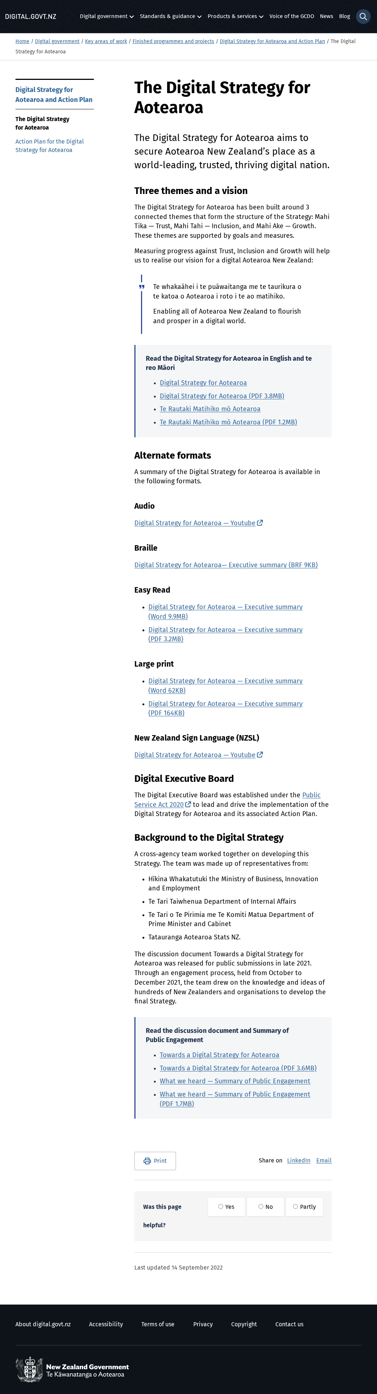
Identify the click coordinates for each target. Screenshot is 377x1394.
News (326, 16)
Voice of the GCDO (291, 16)
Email (324, 1161)
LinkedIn (298, 1161)
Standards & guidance (167, 18)
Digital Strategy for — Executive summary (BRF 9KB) (226, 565)
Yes (229, 1207)
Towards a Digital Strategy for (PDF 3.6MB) (238, 1068)
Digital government (103, 18)
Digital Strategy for (203, 383)
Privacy (203, 1324)
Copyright (244, 1324)
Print (160, 1161)
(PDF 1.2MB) (228, 422)
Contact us (289, 1324)
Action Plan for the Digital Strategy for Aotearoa (49, 146)
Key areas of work (106, 41)
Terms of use (158, 1324)
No (268, 1207)
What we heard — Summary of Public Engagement (235, 1081)
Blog (344, 16)
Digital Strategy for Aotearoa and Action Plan (272, 41)
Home (22, 41)
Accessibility (106, 1324)
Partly (307, 1207)
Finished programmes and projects (173, 41)
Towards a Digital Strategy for (219, 1055)
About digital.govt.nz (43, 1324)
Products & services (232, 18)
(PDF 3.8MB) (222, 396)
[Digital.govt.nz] (31, 16)
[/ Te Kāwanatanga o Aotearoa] (74, 1369)
